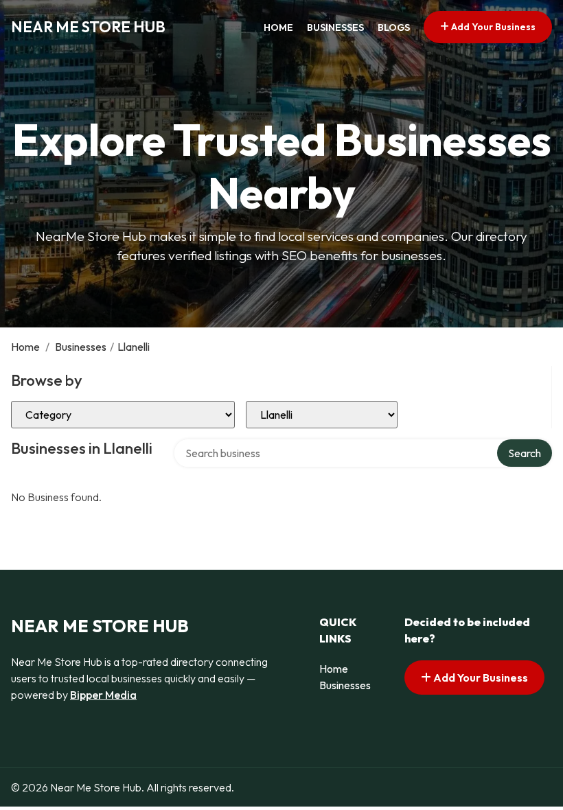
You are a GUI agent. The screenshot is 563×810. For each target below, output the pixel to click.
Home (278, 27)
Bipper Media (103, 695)
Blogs (394, 27)
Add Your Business (492, 27)
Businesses (335, 27)
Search (524, 453)
